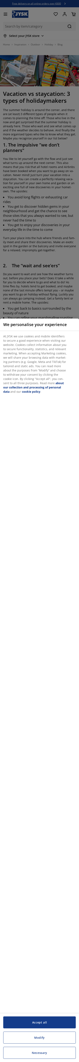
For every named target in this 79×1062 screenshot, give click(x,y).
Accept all (39, 1022)
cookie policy (31, 392)
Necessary (39, 1053)
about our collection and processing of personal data (33, 387)
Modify (39, 1038)
